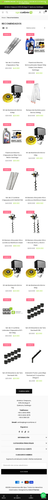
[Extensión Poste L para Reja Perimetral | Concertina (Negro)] (35, 356)
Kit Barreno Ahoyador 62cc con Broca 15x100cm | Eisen (12, 241)
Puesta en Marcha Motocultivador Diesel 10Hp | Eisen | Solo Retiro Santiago (35, 66)
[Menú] (3, 12)
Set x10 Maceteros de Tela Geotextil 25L (36, 329)
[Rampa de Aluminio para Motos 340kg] (35, 93)
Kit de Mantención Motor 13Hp (35, 154)
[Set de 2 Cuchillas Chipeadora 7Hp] (12, 46)
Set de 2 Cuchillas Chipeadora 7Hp (12, 63)
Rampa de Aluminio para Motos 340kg (35, 111)
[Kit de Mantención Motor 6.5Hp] (12, 93)
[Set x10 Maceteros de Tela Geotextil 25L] (35, 311)
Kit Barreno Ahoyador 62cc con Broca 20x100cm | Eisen (35, 198)
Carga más (24, 391)
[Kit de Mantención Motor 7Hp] (12, 268)
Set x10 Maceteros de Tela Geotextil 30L (12, 374)
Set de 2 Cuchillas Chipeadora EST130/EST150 (12, 198)
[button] (44, 12)
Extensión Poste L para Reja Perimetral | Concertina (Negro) (35, 375)
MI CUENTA (17, 498)
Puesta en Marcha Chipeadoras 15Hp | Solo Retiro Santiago (12, 155)
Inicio (4, 18)
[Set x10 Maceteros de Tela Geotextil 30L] (12, 356)
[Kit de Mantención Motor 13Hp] (35, 136)
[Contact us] (43, 495)
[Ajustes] (40, 12)
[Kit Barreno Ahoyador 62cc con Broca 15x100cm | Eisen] (12, 223)
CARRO (31, 498)
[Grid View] (3, 28)
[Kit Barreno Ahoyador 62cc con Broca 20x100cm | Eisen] (35, 181)
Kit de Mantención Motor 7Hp (12, 286)
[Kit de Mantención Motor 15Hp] (35, 268)
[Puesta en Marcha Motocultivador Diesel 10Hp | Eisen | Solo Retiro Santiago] (35, 46)
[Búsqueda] (7, 12)
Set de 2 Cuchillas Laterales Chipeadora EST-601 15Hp (12, 330)
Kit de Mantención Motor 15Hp (35, 286)
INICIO (4, 498)
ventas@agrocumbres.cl (26, 422)
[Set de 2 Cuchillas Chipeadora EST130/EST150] (12, 181)
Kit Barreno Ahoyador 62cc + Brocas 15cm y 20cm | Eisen (35, 242)
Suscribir (24, 472)
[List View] (6, 28)
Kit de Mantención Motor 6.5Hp (12, 111)
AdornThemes (33, 490)
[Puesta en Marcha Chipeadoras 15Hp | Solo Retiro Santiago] (12, 136)
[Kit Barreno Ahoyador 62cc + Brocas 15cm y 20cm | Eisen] (35, 223)
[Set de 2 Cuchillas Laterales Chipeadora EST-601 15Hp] (12, 311)
